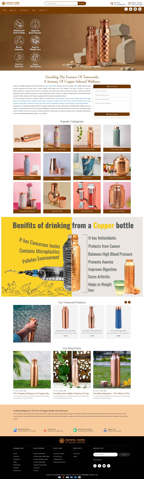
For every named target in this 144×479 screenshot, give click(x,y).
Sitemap (16, 467)
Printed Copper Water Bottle (57, 149)
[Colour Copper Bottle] (117, 136)
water (75, 86)
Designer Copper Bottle (39, 101)
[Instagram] (140, 9)
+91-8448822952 (119, 4)
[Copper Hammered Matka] (117, 164)
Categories (24, 10)
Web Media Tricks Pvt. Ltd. (90, 474)
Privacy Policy (58, 456)
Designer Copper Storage (66, 103)
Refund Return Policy (59, 462)
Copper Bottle (59, 98)
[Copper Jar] (57, 164)
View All (36, 470)
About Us (13, 10)
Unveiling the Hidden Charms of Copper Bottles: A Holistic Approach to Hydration (72, 393)
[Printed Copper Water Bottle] (57, 136)
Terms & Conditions (59, 453)
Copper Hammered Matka (74, 101)
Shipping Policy (58, 459)
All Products (17, 465)
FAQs (75, 456)
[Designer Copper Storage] (117, 195)
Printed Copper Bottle (71, 98)
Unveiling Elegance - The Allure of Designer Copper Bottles (112, 393)
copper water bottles (50, 86)
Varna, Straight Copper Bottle (92, 330)
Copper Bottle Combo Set (26, 103)
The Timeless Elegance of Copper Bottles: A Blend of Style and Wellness (32, 393)
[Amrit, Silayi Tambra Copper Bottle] (118, 317)
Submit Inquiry (113, 114)
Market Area (17, 470)
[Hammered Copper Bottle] (87, 136)
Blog (34, 10)
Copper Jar (50, 101)
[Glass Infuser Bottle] (87, 195)
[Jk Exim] (10, 3)
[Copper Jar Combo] (57, 195)
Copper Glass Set (60, 101)
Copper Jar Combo (40, 103)
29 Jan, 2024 (23, 391)
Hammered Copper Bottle (87, 149)
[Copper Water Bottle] (27, 136)
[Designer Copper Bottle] (27, 164)
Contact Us (43, 10)
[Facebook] (126, 9)
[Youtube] (135, 9)
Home (4, 10)
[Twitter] (130, 9)
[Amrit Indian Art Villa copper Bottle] (65, 317)
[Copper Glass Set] (87, 164)
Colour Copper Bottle (24, 101)
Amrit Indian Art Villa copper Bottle (65, 330)
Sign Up (124, 454)
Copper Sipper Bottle (81, 103)
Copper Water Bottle (27, 149)
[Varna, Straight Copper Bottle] (92, 317)
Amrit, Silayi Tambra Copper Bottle (118, 330)
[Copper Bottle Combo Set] (27, 195)
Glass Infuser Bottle (53, 103)
